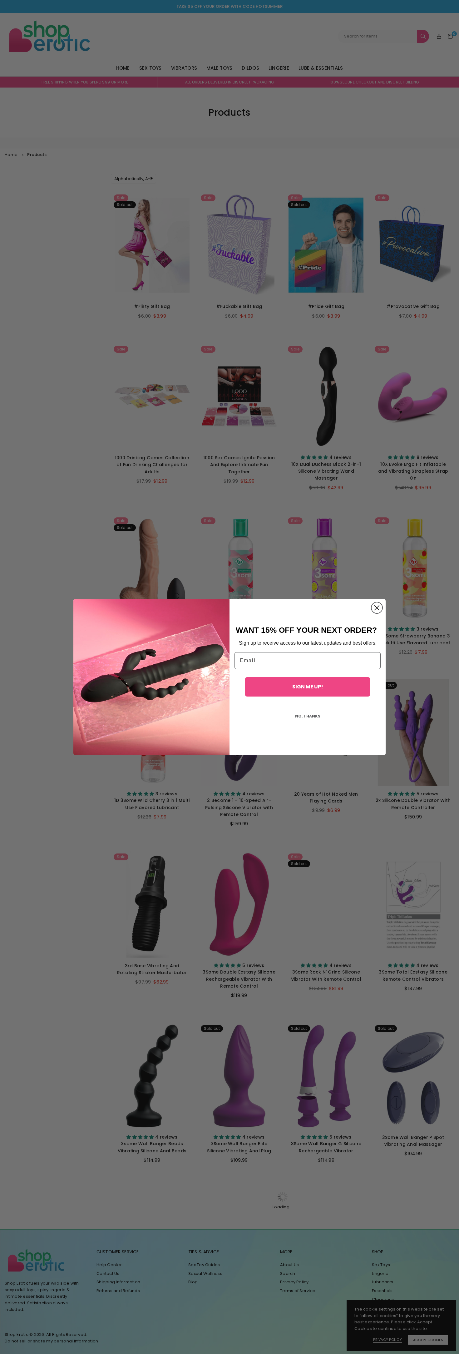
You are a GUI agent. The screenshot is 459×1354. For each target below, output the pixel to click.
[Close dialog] (377, 607)
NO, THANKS (307, 716)
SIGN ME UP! (307, 686)
